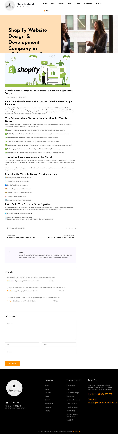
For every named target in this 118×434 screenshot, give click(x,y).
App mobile (70, 396)
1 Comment (22, 97)
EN (47, 11)
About (53, 3)
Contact (77, 3)
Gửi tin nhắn (12, 363)
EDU (99, 3)
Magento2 (48, 407)
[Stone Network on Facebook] (10, 402)
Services (61, 3)
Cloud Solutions (72, 403)
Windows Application (73, 400)
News (69, 3)
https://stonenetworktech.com (23, 213)
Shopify (47, 411)
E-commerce (71, 385)
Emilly (9, 301)
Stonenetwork (10, 97)
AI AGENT (70, 420)
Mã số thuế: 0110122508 (13, 406)
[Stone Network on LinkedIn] (14, 402)
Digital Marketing (72, 407)
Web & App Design (73, 393)
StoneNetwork (76, 431)
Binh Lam (10, 281)
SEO (68, 389)
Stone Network (25, 4)
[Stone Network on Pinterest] (18, 402)
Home (45, 3)
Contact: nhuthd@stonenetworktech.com (100, 401)
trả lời (51, 281)
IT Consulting (71, 411)
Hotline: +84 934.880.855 (100, 394)
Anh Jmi (9, 291)
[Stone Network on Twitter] (6, 402)
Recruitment (88, 3)
